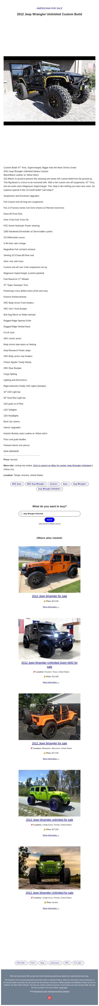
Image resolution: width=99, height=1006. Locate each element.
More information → (51, 607)
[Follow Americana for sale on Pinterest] (49, 999)
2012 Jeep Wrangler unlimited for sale (49, 819)
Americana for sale (49, 8)
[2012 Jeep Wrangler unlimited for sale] (49, 816)
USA (66, 963)
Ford (32, 963)
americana (54, 963)
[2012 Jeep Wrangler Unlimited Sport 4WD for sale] (49, 659)
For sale (77, 963)
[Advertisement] (49, 37)
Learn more (63, 987)
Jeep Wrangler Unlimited (49, 489)
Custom (53, 484)
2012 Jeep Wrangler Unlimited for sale (49, 892)
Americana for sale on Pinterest (58, 991)
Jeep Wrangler (79, 484)
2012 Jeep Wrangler (35, 484)
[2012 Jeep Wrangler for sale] (49, 592)
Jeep (65, 484)
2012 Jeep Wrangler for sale (49, 596)
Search (49, 520)
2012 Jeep (16, 484)
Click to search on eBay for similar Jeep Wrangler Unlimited (62, 465)
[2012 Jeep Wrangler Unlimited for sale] (49, 889)
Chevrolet (20, 963)
